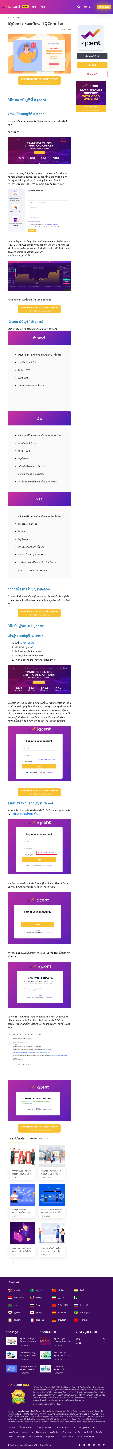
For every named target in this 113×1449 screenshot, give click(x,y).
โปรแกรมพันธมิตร (45, 1427)
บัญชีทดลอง (51, 1436)
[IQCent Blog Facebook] (78, 1445)
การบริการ (13, 1432)
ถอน (74, 1427)
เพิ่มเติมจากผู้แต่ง (39, 1138)
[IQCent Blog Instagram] (97, 1445)
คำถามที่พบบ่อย (35, 1436)
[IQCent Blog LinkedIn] (92, 1445)
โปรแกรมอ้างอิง (67, 1436)
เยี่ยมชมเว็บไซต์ (92, 56)
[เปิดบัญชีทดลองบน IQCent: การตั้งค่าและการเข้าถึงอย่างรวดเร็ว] (22, 1195)
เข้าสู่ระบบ (84, 1427)
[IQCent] (90, 49)
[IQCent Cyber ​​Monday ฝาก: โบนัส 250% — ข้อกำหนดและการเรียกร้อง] (45, 1340)
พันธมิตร (100, 1432)
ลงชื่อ (77, 1432)
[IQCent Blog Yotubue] (87, 1445)
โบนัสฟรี (93, 74)
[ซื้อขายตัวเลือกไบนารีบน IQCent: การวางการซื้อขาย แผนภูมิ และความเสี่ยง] (52, 1234)
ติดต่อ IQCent (46, 1445)
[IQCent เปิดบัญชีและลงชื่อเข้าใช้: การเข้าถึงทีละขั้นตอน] (52, 1195)
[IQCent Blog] (18, 1387)
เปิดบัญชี (92, 65)
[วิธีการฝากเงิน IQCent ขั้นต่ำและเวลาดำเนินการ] (45, 1354)
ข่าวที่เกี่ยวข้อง (17, 1138)
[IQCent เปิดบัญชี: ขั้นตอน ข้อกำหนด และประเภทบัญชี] (11, 1340)
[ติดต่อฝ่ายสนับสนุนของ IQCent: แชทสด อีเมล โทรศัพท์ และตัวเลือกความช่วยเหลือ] (11, 1354)
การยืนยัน (54, 1432)
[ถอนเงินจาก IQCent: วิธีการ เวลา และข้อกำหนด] (45, 1368)
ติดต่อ (11, 1436)
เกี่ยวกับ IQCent (26, 1427)
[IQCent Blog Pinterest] (102, 1445)
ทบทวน (25, 1432)
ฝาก (94, 1427)
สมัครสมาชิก (103, 7)
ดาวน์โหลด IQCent (86, 1436)
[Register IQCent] (91, 93)
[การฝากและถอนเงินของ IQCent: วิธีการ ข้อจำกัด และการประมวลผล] (22, 1234)
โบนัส (42, 7)
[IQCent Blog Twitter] (83, 1445)
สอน (34, 7)
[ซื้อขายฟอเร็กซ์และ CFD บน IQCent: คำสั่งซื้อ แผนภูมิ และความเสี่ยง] (52, 1156)
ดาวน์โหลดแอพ (39, 1432)
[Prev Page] (10, 1263)
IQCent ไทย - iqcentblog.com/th (22, 1445)
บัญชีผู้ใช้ (88, 1432)
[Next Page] (15, 1263)
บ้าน (9, 18)
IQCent (12, 1427)
